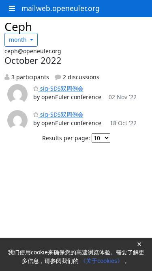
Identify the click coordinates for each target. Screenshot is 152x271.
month (18, 39)
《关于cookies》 (102, 260)
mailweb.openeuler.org (60, 8)
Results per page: (66, 138)
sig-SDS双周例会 (61, 88)
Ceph (18, 26)
